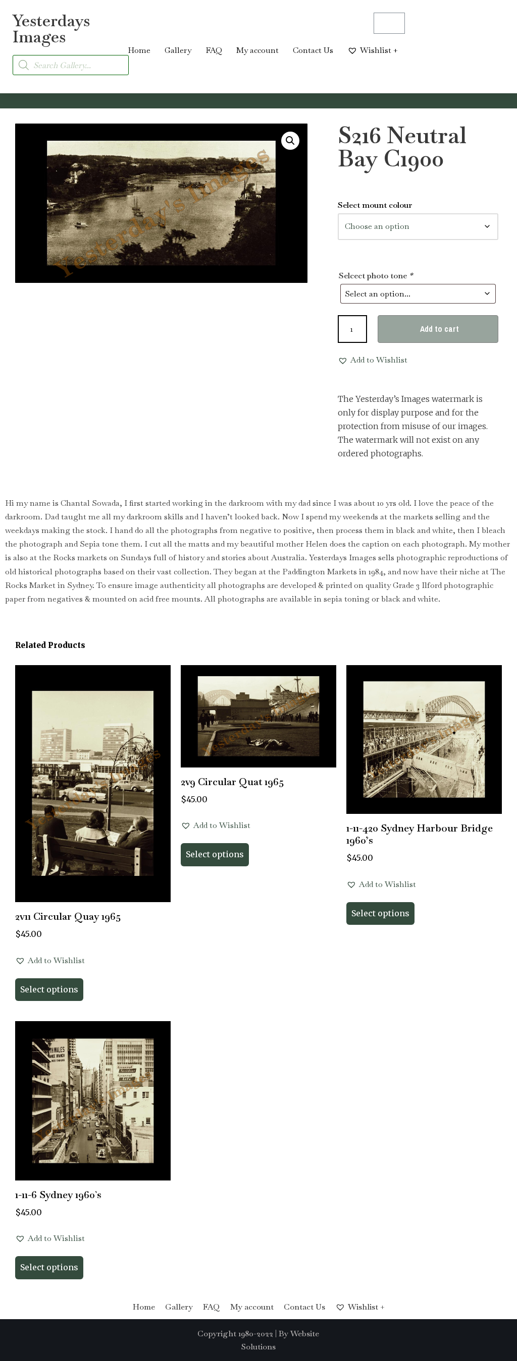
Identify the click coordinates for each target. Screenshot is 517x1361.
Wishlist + (379, 50)
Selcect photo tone (375, 275)
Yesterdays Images (51, 28)
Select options (49, 989)
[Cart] (389, 23)
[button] (290, 141)
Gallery (178, 50)
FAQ (213, 50)
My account (257, 50)
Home (139, 50)
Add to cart (439, 328)
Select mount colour (375, 205)
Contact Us (313, 50)
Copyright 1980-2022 (235, 1333)
